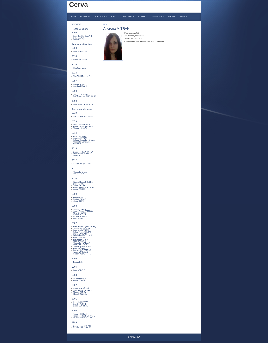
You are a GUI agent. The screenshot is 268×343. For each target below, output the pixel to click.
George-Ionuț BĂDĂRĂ (82, 164)
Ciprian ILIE (78, 262)
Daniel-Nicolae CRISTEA (83, 152)
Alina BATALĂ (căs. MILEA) (84, 227)
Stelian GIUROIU (80, 278)
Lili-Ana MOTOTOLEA (82, 328)
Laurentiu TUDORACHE (82, 318)
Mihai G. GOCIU (79, 213)
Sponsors (158, 16)
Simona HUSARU (80, 128)
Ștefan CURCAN (80, 234)
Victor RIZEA (78, 201)
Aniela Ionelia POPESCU (83, 187)
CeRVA (137, 337)
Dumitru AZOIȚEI (80, 304)
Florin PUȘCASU (80, 294)
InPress (171, 17)
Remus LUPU (78, 218)
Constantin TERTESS (82, 250)
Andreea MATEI (79, 237)
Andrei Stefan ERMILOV (83, 211)
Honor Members (80, 29)
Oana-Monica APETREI (82, 228)
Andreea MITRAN (80, 138)
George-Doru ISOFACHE (83, 290)
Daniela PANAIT (79, 199)
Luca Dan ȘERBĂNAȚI (82, 36)
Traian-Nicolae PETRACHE (84, 316)
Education (101, 16)
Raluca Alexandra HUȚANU (84, 140)
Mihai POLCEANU (80, 245)
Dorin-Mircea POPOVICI (83, 104)
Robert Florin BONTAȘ (82, 232)
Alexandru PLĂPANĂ (81, 243)
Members (143, 16)
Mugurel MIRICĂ (80, 292)
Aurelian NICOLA (80, 86)
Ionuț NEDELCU (79, 270)
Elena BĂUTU (78, 84)
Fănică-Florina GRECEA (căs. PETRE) (83, 183)
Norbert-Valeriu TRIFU (82, 254)
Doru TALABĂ (78, 38)
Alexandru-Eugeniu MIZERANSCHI (80, 240)
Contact (183, 17)
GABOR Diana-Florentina (83, 116)
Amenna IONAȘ (79, 136)
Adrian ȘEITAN (79, 189)
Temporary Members (82, 109)
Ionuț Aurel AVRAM (81, 230)
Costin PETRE (79, 186)
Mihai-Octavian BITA (81, 125)
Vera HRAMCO (79, 197)
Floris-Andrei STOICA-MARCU (82, 155)
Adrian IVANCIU (79, 280)
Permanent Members (82, 44)
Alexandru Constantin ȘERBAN (81, 143)
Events (115, 16)
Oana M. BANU (79, 209)
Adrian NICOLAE (80, 314)
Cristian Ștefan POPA (82, 247)
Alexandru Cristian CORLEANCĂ (80, 173)
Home (73, 17)
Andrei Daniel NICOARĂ (83, 126)
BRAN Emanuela (80, 60)
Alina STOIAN (79, 248)
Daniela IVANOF (79, 215)
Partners (128, 16)
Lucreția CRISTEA (80, 302)
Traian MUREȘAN (80, 252)
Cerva (78, 4)
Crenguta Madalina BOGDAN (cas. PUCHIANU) (84, 95)
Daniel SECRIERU (80, 306)
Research (85, 16)
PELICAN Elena (79, 68)
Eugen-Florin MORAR (82, 326)
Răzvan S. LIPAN (80, 217)
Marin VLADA (78, 40)
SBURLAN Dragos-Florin (83, 76)
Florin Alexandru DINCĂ (82, 236)
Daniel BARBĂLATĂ (81, 289)
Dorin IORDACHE (80, 51)
